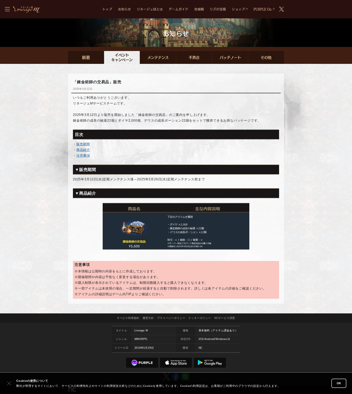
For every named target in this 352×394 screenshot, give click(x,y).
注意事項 (83, 155)
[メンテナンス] (158, 57)
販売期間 (83, 144)
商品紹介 (83, 150)
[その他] (266, 57)
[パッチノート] (230, 57)
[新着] (86, 57)
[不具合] (194, 57)
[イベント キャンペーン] (122, 57)
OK (339, 383)
